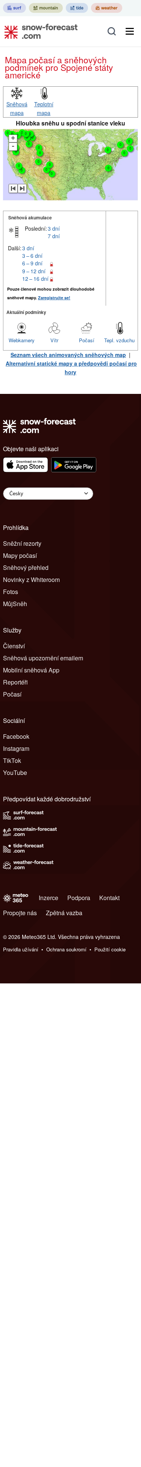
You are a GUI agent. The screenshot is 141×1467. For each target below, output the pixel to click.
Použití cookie (110, 949)
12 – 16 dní (35, 278)
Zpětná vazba (64, 912)
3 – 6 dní (32, 255)
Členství (14, 646)
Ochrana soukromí (66, 949)
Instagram (16, 748)
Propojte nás (20, 912)
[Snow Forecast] (39, 31)
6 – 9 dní (32, 263)
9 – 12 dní (33, 271)
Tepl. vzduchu (119, 340)
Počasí (86, 340)
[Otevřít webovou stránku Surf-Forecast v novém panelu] (14, 8)
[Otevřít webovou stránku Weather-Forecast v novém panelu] (106, 8)
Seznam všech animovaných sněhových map (68, 354)
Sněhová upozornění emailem (43, 658)
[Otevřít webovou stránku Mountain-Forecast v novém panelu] (46, 8)
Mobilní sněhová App (31, 670)
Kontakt (109, 897)
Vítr (54, 340)
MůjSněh (15, 603)
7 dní (54, 236)
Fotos (10, 591)
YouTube (15, 772)
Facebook (16, 736)
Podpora (78, 897)
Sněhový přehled (26, 567)
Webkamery (22, 340)
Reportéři (15, 682)
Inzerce (48, 897)
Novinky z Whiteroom (31, 579)
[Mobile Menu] (129, 31)
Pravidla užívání (20, 949)
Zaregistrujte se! (54, 297)
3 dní (54, 228)
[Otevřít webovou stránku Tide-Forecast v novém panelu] (77, 8)
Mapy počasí (20, 555)
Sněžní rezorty (22, 543)
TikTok (12, 760)
